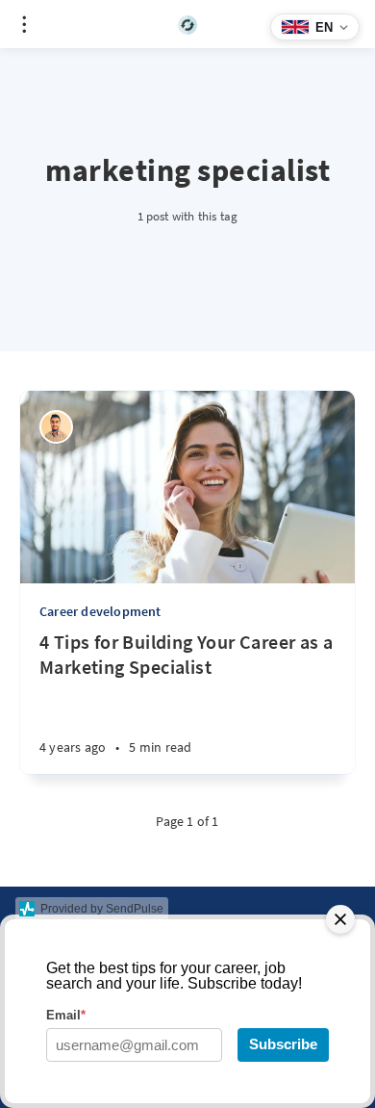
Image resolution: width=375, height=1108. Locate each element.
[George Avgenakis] (56, 427)
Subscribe (283, 1044)
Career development (100, 611)
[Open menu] (24, 24)
